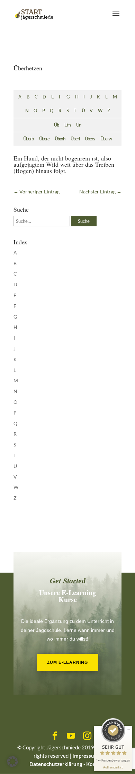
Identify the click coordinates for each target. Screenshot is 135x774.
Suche (84, 221)
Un (78, 125)
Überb (28, 138)
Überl (75, 138)
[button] (12, 761)
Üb (56, 125)
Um (67, 125)
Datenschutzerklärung (55, 764)
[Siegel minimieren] (128, 729)
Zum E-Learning (67, 662)
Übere (44, 138)
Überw (106, 138)
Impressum (85, 756)
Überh (60, 138)
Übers (90, 138)
